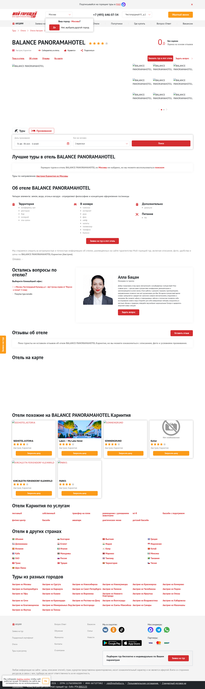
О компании (59, 650)
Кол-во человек (79, 138)
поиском (159, 167)
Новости (90, 637)
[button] (48, 50)
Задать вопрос (183, 58)
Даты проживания (22, 138)
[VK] (105, 630)
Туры (14, 30)
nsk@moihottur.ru (115, 683)
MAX (118, 4)
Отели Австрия (36, 30)
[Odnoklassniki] (113, 630)
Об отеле (33, 58)
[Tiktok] (121, 630)
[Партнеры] (170, 643)
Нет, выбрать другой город (75, 27)
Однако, (16, 258)
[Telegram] (158, 630)
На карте (58, 58)
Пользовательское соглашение (143, 683)
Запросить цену (34, 453)
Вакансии (91, 624)
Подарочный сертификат (22, 638)
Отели (23, 30)
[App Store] (132, 643)
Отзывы (46, 58)
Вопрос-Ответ (60, 624)
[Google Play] (112, 643)
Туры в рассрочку (19, 651)
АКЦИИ (18, 624)
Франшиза (58, 637)
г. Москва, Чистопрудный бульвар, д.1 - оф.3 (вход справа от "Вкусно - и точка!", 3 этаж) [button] (42, 288)
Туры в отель (18, 58)
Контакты (58, 644)
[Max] (123, 4)
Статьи (90, 631)
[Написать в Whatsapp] (167, 630)
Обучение (58, 631)
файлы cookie (23, 679)
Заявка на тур (3, 344)
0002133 (83, 686)
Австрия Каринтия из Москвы (52, 176)
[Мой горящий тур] (24, 14)
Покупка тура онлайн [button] (23, 294)
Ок (45, 681)
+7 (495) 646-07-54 (105, 15)
